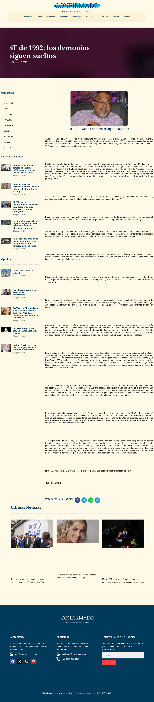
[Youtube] (34, 661)
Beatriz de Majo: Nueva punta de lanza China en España (25, 330)
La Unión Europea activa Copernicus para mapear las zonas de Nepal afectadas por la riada (25, 224)
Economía (51, 17)
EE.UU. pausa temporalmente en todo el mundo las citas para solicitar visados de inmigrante (25, 207)
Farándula (64, 17)
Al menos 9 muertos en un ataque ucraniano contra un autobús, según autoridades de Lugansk (25, 242)
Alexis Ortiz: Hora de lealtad (23, 271)
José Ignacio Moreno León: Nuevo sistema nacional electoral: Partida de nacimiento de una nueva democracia (25, 313)
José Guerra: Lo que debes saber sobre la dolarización (25, 292)
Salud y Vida (103, 17)
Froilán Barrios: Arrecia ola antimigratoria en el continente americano (24, 347)
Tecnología (77, 17)
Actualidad (28, 17)
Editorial (127, 17)
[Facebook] (13, 661)
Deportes (89, 17)
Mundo (39, 17)
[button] (77, 500)
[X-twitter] (20, 661)
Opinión (116, 17)
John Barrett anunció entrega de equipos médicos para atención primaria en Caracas (24, 169)
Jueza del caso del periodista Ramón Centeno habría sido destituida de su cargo (26, 188)
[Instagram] (27, 661)
